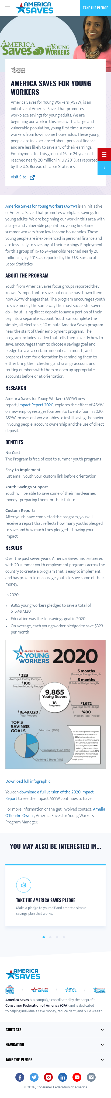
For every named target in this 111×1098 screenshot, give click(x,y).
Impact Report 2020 (35, 405)
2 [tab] (50, 937)
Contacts (13, 1029)
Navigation (15, 1044)
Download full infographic (27, 781)
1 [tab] (43, 937)
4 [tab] (64, 937)
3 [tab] (57, 937)
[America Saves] (22, 974)
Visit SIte (19, 177)
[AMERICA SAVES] (34, 8)
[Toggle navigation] (7, 8)
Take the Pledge (95, 7)
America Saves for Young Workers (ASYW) (41, 206)
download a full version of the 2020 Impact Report (49, 795)
